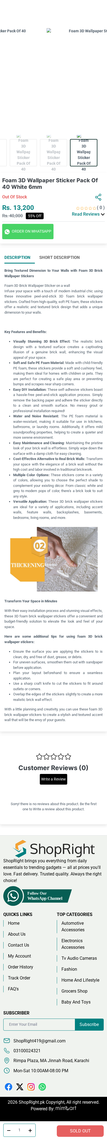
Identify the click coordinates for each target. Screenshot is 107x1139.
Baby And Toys (76, 1002)
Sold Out (80, 1131)
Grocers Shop (74, 991)
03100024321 (26, 1050)
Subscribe (89, 1024)
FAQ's (13, 988)
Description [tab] (17, 257)
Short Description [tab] (59, 257)
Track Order (19, 978)
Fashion (69, 969)
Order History (20, 967)
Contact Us (18, 945)
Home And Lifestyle (80, 980)
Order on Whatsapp (31, 231)
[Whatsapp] (42, 1087)
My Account (19, 956)
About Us (17, 934)
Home (13, 923)
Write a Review (53, 779)
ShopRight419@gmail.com (39, 1040)
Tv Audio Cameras (79, 958)
